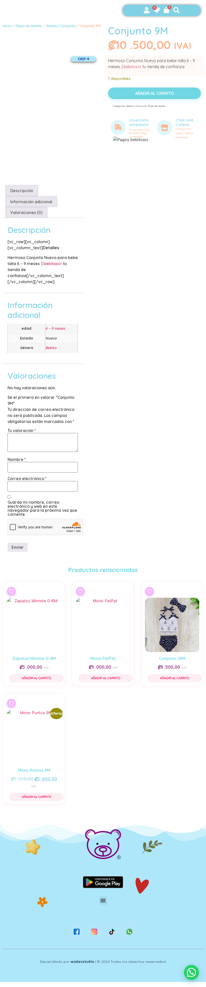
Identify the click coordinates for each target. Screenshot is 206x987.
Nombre (17, 459)
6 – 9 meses (55, 328)
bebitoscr (132, 66)
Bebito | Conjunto (60, 25)
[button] (103, 900)
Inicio (7, 25)
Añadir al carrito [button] (36, 678)
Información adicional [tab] (31, 201)
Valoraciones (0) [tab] (26, 212)
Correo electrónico (27, 479)
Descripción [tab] (21, 190)
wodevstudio (82, 961)
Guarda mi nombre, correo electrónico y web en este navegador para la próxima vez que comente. (42, 508)
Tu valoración (22, 430)
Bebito (51, 348)
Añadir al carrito (154, 93)
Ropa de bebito (28, 25)
